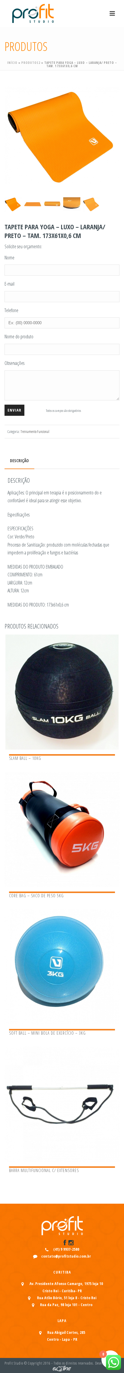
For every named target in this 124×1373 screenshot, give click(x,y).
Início (12, 63)
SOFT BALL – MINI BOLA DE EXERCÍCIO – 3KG (47, 1033)
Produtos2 (30, 63)
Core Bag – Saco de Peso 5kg (36, 895)
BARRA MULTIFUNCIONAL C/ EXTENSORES (44, 1170)
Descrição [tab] (19, 460)
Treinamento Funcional (34, 431)
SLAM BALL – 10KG (25, 758)
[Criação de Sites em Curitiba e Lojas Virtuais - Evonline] (62, 1368)
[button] (107, 89)
